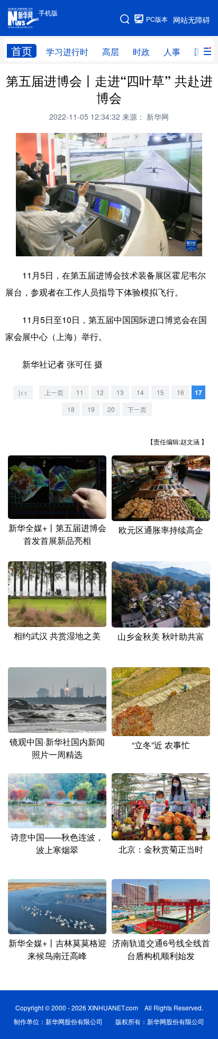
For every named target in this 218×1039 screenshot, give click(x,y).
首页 (21, 51)
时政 (141, 52)
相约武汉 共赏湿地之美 (57, 636)
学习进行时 (67, 52)
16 (180, 392)
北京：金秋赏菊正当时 (161, 849)
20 (111, 409)
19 (91, 409)
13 (120, 392)
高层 (110, 52)
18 (71, 409)
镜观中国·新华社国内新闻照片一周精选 (57, 748)
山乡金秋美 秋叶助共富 (160, 636)
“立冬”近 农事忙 (161, 745)
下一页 (137, 409)
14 (140, 392)
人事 (172, 52)
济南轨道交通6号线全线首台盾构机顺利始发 (161, 949)
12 (100, 392)
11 (80, 392)
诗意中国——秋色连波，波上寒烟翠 (57, 843)
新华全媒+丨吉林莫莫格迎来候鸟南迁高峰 (57, 949)
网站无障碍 (191, 19)
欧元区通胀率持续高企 (161, 530)
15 (160, 392)
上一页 (53, 392)
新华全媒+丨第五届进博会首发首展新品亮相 (57, 534)
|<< (23, 392)
